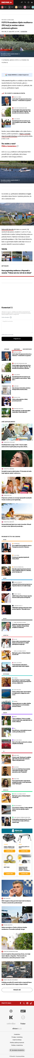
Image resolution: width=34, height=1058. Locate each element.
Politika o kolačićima (17, 1045)
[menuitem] (28, 2)
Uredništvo (17, 1034)
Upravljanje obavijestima (18, 1050)
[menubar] (28, 2)
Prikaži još (17, 990)
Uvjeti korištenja (17, 1039)
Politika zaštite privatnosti (17, 1042)
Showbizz (20, 7)
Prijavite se (17, 339)
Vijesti (5, 7)
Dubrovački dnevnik (7, 229)
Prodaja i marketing (17, 1037)
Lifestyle (28, 7)
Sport (12, 7)
